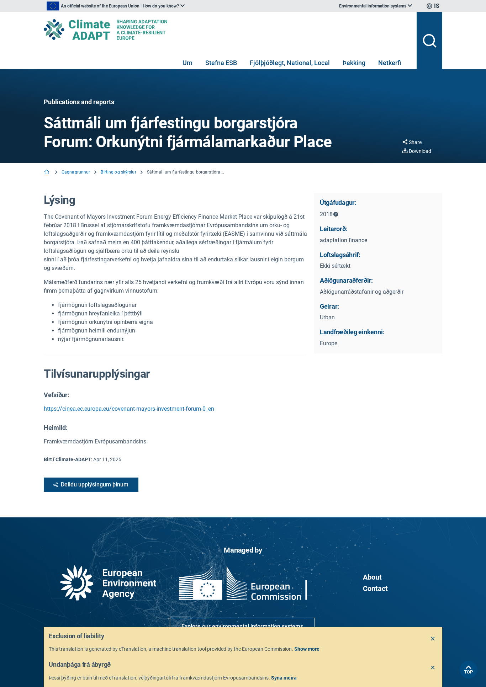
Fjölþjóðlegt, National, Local (290, 62)
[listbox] (115, 6)
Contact (375, 588)
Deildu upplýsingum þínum (94, 484)
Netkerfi (389, 62)
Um (187, 62)
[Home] (47, 172)
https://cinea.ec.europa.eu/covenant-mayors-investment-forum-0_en (129, 408)
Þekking (354, 62)
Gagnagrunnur (76, 172)
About (372, 577)
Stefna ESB (221, 62)
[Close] (433, 639)
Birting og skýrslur (118, 172)
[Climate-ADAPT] (227, 29)
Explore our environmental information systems (242, 626)
